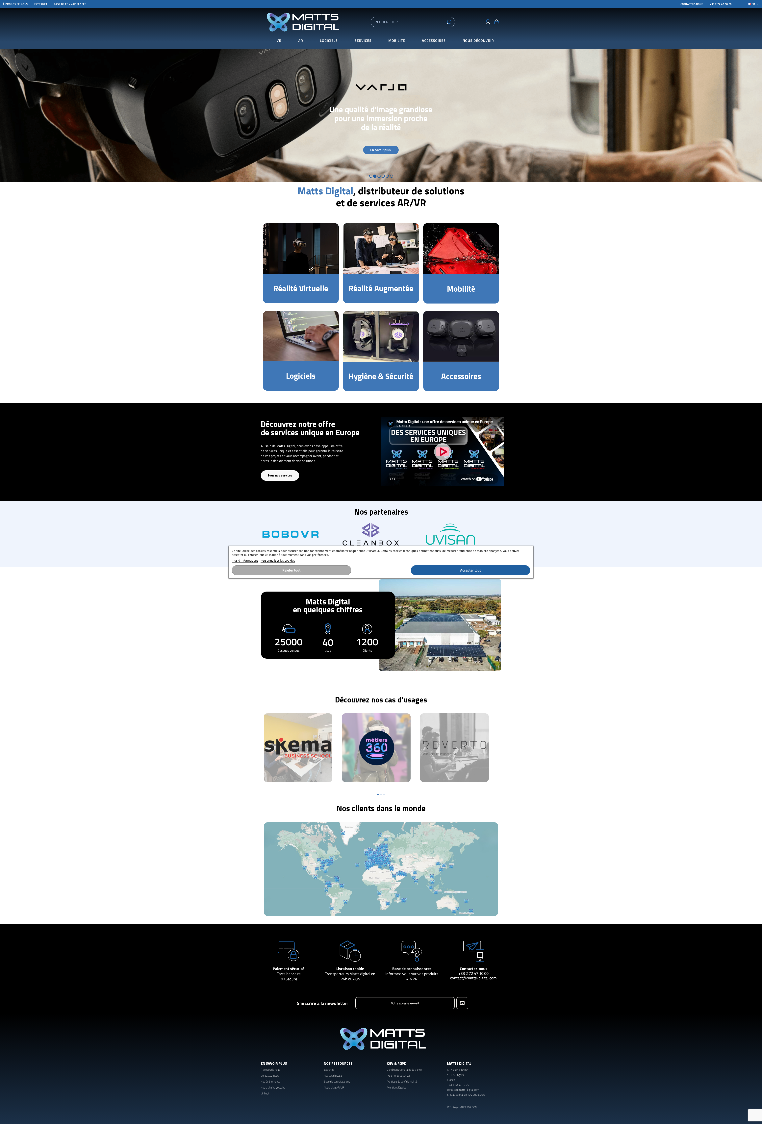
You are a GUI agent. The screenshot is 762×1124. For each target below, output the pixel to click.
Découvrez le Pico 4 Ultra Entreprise (381, 115)
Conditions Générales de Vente (404, 1069)
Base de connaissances (70, 4)
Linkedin (265, 1093)
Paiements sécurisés (398, 1075)
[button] (478, 40)
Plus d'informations (245, 560)
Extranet (40, 4)
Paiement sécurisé (288, 968)
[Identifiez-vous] (488, 22)
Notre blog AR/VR (334, 1087)
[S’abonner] (462, 1003)
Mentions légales (396, 1087)
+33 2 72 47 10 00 (721, 4)
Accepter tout (470, 570)
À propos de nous (15, 4)
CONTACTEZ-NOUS (691, 4)
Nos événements (270, 1081)
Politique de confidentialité (402, 1081)
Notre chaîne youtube (273, 1087)
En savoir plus (381, 155)
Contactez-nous (473, 968)
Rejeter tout (291, 570)
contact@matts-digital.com (473, 978)
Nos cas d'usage (333, 1075)
